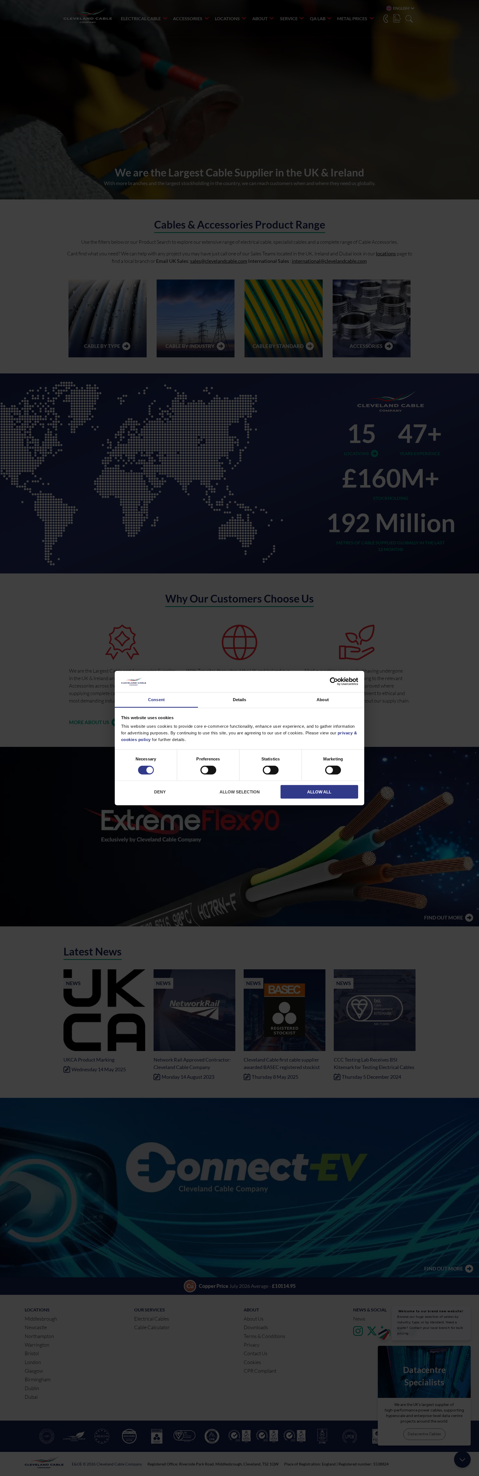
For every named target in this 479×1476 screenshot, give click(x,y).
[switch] (208, 771)
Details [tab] (239, 699)
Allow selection (240, 792)
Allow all (319, 792)
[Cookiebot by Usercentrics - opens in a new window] (334, 681)
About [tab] (323, 699)
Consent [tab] (156, 699)
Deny (160, 792)
